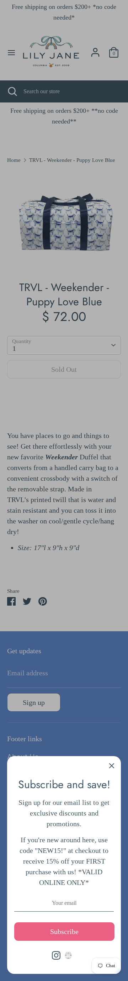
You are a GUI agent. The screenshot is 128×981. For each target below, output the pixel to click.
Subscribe (64, 931)
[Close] (111, 765)
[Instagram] (56, 955)
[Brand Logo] (68, 955)
